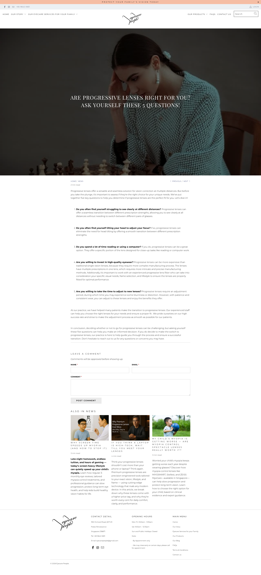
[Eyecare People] (132, 19)
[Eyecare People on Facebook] (4, 7)
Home (6, 14)
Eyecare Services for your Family (185, 531)
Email (135, 365)
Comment (76, 377)
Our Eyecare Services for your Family (51, 14)
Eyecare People (62, 563)
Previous (176, 181)
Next (186, 181)
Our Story (17, 14)
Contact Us (224, 14)
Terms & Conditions (180, 550)
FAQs (212, 14)
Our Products (196, 14)
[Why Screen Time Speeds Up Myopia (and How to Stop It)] (90, 428)
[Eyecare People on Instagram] (9, 7)
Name (74, 365)
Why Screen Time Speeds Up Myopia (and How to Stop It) (89, 445)
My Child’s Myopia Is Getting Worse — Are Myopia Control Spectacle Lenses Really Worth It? (170, 444)
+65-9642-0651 (23, 7)
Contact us (177, 555)
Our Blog (176, 541)
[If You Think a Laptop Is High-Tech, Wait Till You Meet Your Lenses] (130, 428)
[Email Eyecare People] (13, 7)
